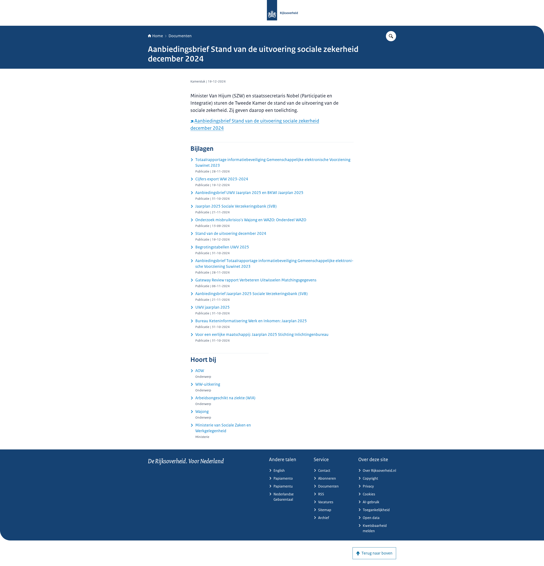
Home (157, 35)
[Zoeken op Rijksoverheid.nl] (391, 36)
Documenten (180, 35)
